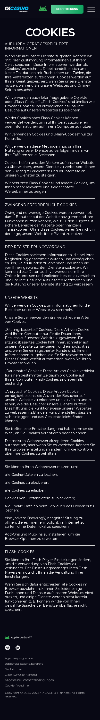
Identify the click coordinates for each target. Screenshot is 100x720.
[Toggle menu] (91, 9)
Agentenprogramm (19, 658)
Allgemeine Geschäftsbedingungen (29, 680)
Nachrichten (13, 669)
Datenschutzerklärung (21, 674)
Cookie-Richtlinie (17, 685)
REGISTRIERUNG (67, 9)
